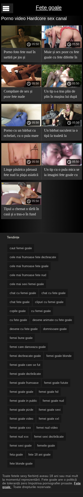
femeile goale (46, 445)
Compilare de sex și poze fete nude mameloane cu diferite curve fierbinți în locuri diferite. (20, 94)
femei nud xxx (19, 436)
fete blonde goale (21, 463)
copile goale (18, 311)
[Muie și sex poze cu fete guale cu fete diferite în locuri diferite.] (62, 47)
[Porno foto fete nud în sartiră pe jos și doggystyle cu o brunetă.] (21, 47)
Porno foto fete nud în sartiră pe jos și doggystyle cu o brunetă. (20, 55)
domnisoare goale (55, 329)
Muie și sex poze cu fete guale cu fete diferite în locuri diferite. (61, 55)
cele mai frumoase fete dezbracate (33, 257)
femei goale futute (56, 382)
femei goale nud (53, 400)
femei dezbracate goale (25, 356)
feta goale (16, 454)
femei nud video (47, 427)
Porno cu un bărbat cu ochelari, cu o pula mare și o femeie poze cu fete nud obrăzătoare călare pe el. (21, 133)
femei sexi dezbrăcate (49, 436)
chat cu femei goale (23, 293)
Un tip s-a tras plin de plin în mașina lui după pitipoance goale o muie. (60, 94)
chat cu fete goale (53, 293)
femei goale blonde (58, 356)
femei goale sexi (50, 409)
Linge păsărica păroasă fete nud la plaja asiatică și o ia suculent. (21, 173)
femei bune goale (21, 338)
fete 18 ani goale (39, 454)
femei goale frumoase (24, 382)
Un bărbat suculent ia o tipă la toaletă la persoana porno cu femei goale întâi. (61, 133)
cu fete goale (18, 320)
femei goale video (21, 418)
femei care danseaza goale (28, 347)
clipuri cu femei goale (49, 302)
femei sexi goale (21, 445)
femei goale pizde (21, 409)
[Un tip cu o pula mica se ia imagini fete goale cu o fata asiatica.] (62, 164)
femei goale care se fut (25, 365)
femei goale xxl (49, 418)
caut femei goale (21, 248)
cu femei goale (41, 311)
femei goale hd (48, 391)
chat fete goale (20, 302)
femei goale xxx (20, 427)
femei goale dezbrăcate (25, 374)
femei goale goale (21, 391)
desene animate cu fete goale (52, 320)
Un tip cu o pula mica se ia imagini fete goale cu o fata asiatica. (61, 173)
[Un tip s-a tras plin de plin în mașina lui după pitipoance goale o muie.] (62, 86)
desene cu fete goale (24, 329)
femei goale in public (23, 400)
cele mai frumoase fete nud (28, 275)
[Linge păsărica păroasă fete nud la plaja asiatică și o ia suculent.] (21, 164)
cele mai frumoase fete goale (29, 266)
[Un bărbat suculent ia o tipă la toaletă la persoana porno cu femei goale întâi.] (62, 125)
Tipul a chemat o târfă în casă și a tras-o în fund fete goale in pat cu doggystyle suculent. (21, 212)
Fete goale (49, 7)
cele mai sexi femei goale (27, 284)
